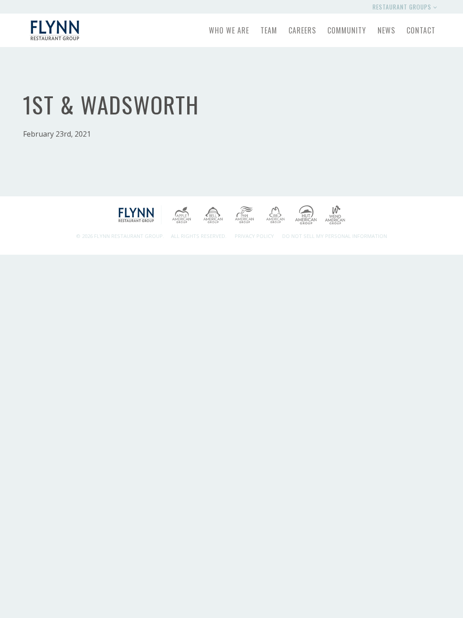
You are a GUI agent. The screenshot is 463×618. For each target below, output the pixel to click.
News (386, 30)
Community (346, 30)
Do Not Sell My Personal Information (334, 236)
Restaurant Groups (403, 6)
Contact (420, 30)
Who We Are (229, 30)
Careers (302, 30)
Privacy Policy (254, 236)
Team (268, 30)
